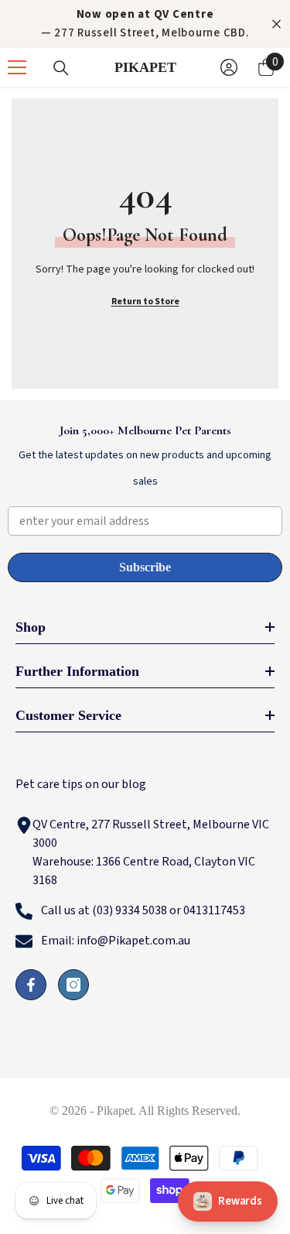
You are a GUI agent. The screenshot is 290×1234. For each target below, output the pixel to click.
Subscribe (145, 567)
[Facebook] (30, 984)
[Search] (61, 68)
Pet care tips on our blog (80, 784)
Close (276, 24)
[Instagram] (73, 984)
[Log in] (228, 67)
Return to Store (145, 301)
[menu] (17, 67)
